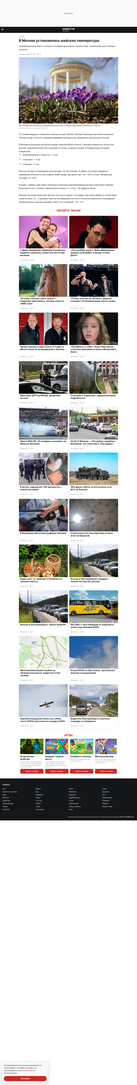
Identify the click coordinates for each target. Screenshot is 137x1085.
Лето (104, 795)
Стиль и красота (75, 806)
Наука (38, 797)
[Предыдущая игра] (21, 746)
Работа (38, 803)
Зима (4, 795)
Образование (107, 797)
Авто (4, 789)
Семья (5, 806)
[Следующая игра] (115, 746)
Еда (37, 792)
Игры (68, 735)
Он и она (39, 800)
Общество (6, 800)
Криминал (39, 795)
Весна (71, 789)
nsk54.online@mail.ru (126, 817)
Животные (72, 792)
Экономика (40, 809)
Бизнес (38, 789)
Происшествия (8, 803)
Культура (72, 795)
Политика (105, 800)
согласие (26, 1070)
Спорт (38, 806)
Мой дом (6, 797)
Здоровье (105, 792)
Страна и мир (107, 806)
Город (21, 36)
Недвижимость (74, 797)
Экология (6, 809)
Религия (105, 803)
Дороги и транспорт (10, 792)
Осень (71, 800)
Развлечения (73, 803)
